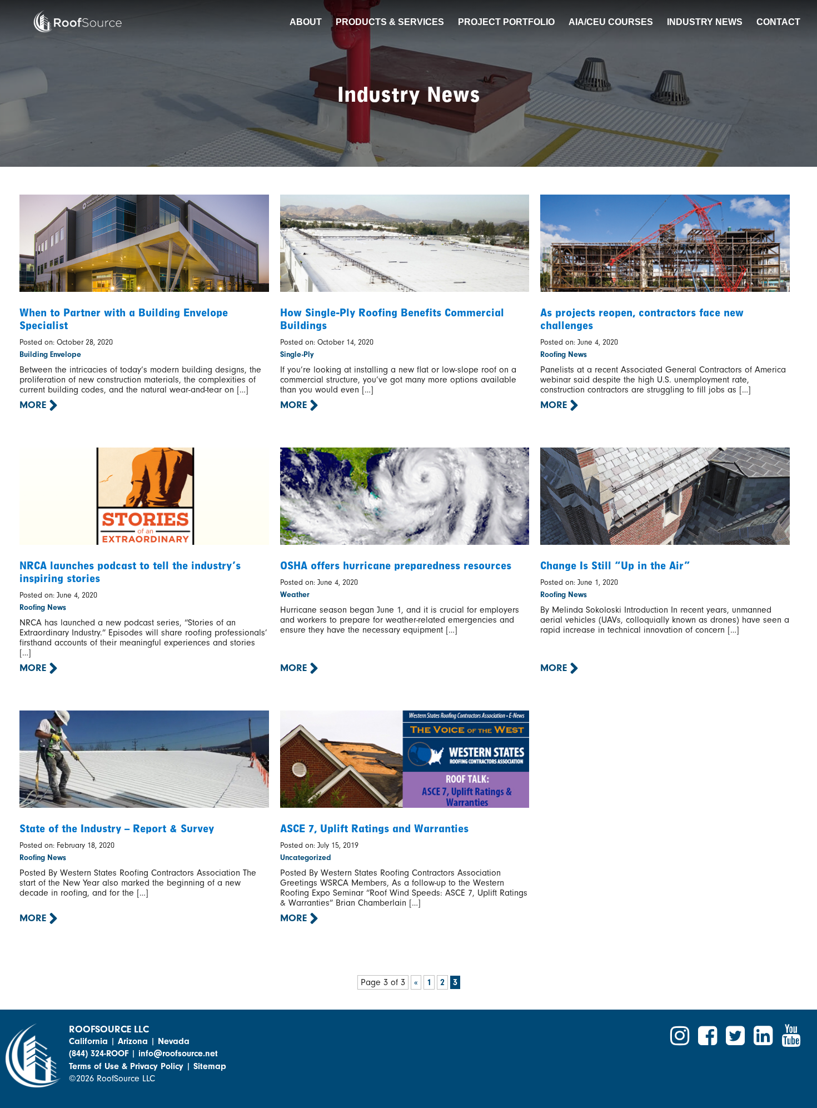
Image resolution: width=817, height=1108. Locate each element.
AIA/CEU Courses (611, 22)
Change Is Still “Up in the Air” (615, 565)
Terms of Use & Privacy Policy (126, 1066)
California (88, 1041)
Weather (295, 594)
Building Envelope (50, 354)
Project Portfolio (506, 22)
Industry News (705, 22)
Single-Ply (297, 354)
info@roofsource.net (178, 1054)
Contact (778, 22)
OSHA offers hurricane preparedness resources (395, 565)
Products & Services (390, 22)
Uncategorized (305, 857)
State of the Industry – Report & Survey (116, 828)
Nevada (174, 1041)
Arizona (133, 1041)
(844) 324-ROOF (98, 1054)
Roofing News (563, 354)
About (306, 22)
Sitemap (209, 1066)
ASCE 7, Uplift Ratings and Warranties (374, 828)
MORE (34, 405)
